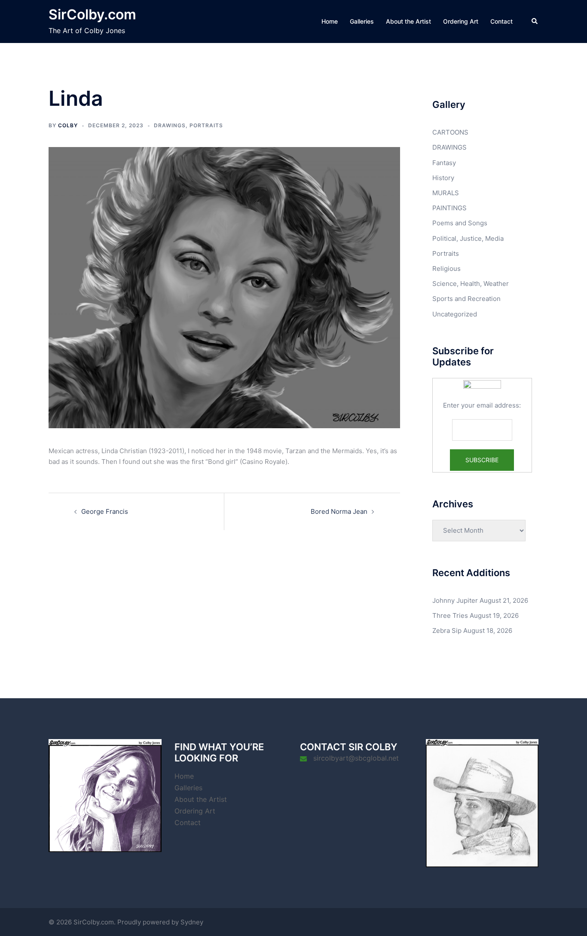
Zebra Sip (447, 630)
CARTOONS (450, 132)
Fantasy (444, 163)
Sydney (191, 922)
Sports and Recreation (466, 299)
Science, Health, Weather (470, 283)
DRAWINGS (170, 125)
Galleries (362, 21)
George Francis (104, 511)
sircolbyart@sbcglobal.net (356, 758)
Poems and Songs (459, 223)
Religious (446, 268)
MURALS (445, 193)
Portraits (206, 125)
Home (329, 21)
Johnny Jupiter (455, 600)
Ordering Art (460, 21)
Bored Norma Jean (339, 511)
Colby (68, 125)
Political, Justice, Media (468, 238)
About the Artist (408, 21)
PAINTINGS (449, 208)
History (443, 178)
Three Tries (450, 615)
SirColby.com (92, 14)
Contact (501, 21)
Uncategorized (454, 314)
